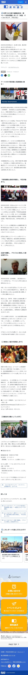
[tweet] (5, 75)
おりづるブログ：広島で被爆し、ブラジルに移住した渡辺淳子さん (15, 521)
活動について (8, 635)
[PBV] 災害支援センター (19, 662)
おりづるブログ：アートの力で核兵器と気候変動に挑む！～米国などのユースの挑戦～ (15, 507)
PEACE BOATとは (11, 652)
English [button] (21, 2)
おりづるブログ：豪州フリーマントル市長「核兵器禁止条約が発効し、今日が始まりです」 (15, 514)
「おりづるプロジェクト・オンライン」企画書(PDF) (15, 485)
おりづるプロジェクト (14, 67)
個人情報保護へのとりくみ (8, 655)
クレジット (21, 652)
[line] (9, 75)
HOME (3, 635)
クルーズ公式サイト (6, 662)
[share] (2, 75)
